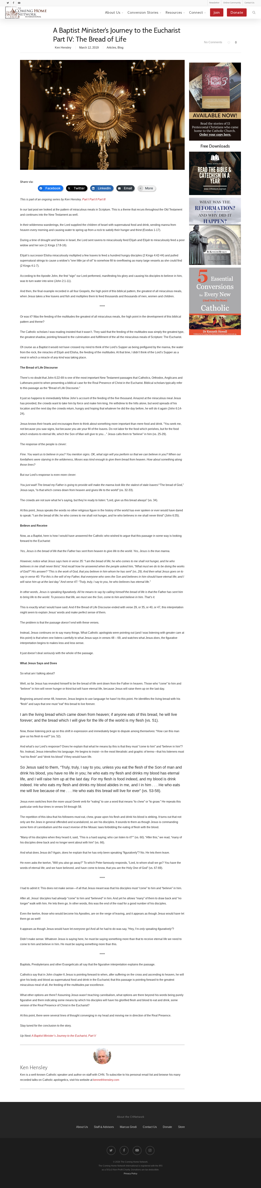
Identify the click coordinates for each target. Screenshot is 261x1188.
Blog (120, 47)
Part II (93, 199)
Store (181, 1126)
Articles (111, 47)
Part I (85, 199)
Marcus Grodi (128, 1126)
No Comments (212, 42)
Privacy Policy (130, 1173)
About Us (82, 1126)
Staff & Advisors (104, 1126)
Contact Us (150, 1126)
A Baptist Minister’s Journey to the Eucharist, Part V (64, 1035)
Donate (167, 1126)
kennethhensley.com (106, 1079)
